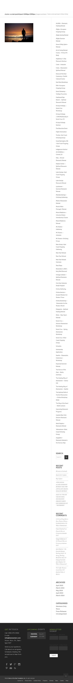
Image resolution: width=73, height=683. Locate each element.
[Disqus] (28, 68)
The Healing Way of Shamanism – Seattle (62, 388)
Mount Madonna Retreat (60, 222)
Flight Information (61, 132)
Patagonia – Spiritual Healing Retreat (62, 310)
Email (11, 668)
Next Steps (59, 265)
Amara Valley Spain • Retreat (62, 46)
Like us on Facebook (7, 664)
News (58, 609)
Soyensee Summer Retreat (61, 365)
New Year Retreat (61, 253)
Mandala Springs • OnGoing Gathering (61, 196)
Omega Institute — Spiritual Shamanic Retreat (61, 277)
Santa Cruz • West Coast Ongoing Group (61, 340)
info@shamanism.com (13, 638)
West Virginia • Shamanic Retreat (61, 425)
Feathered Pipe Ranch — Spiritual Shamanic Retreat (61, 100)
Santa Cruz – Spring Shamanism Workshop (61, 332)
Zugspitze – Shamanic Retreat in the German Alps (61, 440)
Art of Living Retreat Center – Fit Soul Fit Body (61, 53)
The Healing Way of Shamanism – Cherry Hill (62, 381)
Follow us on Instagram (19, 664)
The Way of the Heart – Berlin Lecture (62, 404)
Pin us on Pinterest (7, 668)
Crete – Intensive (61, 64)
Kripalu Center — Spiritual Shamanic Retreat (61, 166)
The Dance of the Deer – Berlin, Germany (61, 372)
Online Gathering (61, 289)
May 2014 (59, 590)
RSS (15, 668)
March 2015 (60, 588)
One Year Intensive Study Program (61, 284)
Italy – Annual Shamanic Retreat (61, 159)
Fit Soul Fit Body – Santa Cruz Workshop (61, 108)
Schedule (58, 346)
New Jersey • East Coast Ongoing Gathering (61, 247)
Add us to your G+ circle (15, 664)
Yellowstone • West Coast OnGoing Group (61, 432)
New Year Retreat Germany (61, 261)
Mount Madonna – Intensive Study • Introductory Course (62, 215)
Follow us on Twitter (11, 664)
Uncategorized (61, 614)
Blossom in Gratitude (61, 471)
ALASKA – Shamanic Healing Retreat (61, 25)
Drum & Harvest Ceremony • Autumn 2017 (61, 533)
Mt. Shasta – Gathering (59, 228)
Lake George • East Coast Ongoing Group (61, 175)
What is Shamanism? (61, 525)
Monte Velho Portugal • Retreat (61, 208)
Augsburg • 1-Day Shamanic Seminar (61, 60)
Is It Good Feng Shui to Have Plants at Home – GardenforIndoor (62, 521)
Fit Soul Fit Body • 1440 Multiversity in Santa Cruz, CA (62, 117)
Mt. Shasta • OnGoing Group (62, 240)
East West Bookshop (62, 82)
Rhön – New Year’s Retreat (61, 316)
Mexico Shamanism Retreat (61, 202)
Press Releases (61, 611)
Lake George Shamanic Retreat (61, 182)
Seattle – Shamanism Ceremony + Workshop (62, 358)
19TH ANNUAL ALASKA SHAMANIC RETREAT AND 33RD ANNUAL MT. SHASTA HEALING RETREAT (62, 486)
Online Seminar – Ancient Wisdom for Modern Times (61, 295)
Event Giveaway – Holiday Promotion (61, 93)
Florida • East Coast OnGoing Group (61, 136)
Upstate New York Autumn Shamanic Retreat (61, 418)
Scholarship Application (59, 351)
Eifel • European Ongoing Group (60, 87)
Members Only (61, 606)
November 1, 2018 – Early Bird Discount (62, 270)
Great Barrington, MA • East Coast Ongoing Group (62, 144)
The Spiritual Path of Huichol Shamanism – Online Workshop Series (62, 396)
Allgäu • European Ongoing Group (61, 30)
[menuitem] (20, 680)
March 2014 (60, 595)
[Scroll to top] (65, 675)
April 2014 (59, 593)
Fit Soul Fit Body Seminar (60, 124)
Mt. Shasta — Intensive (59, 234)
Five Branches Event (61, 128)
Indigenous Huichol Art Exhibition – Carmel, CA (61, 152)
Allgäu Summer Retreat (60, 40)
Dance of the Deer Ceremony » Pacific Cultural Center (61, 76)
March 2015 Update (61, 475)
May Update (59, 479)
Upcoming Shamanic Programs (62, 410)
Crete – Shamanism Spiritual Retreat (61, 69)
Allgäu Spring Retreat (62, 35)
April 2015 (59, 585)
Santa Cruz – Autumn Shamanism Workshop (62, 323)
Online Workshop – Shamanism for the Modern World (61, 303)
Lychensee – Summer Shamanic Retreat (61, 189)
